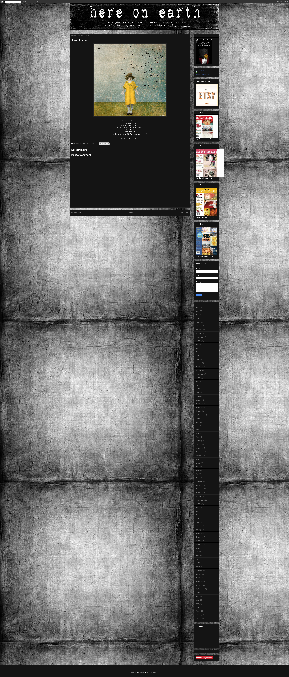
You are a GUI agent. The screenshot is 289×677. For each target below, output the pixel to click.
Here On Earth (200, 70)
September (199, 337)
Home (130, 213)
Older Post (184, 213)
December (199, 367)
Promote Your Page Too (202, 74)
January (198, 329)
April (197, 318)
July (197, 307)
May (197, 315)
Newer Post (76, 213)
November (199, 407)
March (198, 322)
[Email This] (100, 143)
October (198, 333)
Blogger (155, 672)
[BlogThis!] (102, 143)
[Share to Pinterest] (108, 143)
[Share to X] (104, 143)
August (198, 341)
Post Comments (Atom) (134, 218)
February (199, 326)
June (197, 311)
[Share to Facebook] (106, 143)
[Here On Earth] (196, 72)
